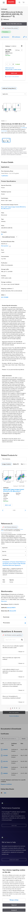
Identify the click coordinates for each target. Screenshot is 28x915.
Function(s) (6, 617)
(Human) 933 (12, 611)
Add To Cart (14, 73)
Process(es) (6, 622)
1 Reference (5, 19)
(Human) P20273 (11, 607)
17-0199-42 (23, 127)
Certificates (17, 37)
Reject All (14, 905)
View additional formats (8, 237)
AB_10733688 (4, 297)
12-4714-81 (4, 131)
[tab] (14, 617)
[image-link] (11, 107)
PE (2, 234)
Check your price (9, 68)
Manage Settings (14, 900)
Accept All (14, 910)
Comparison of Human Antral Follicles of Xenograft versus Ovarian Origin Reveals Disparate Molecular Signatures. (14, 563)
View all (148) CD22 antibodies (14, 24)
